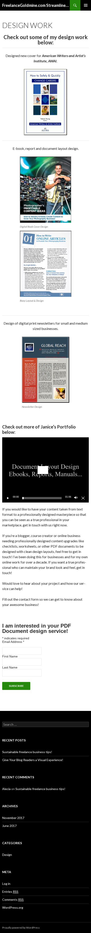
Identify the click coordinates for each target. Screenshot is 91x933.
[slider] (42, 498)
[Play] (8, 498)
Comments (13, 899)
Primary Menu (85, 5)
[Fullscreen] (83, 498)
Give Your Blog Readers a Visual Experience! (32, 760)
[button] (43, 470)
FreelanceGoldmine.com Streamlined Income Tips (36, 5)
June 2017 (9, 826)
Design (7, 855)
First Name (10, 656)
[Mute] (76, 498)
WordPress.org (12, 907)
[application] (45, 469)
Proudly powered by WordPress (21, 927)
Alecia (6, 789)
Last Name (9, 667)
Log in (6, 883)
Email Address (13, 642)
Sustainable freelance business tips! (27, 752)
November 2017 (13, 818)
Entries (10, 891)
